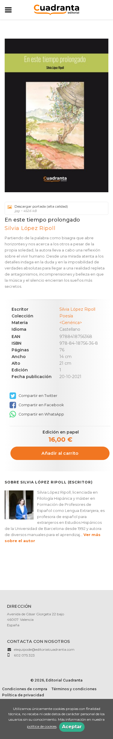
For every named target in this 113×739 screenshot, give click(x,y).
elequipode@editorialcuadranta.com (44, 649)
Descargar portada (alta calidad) (41, 208)
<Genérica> (70, 322)
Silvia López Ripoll (30, 228)
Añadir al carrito (59, 453)
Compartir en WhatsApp (41, 414)
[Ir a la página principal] (56, 9)
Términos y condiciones (73, 689)
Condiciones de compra (24, 689)
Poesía (66, 316)
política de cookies (42, 726)
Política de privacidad (23, 695)
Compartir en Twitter (37, 395)
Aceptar (72, 726)
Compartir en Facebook (41, 405)
